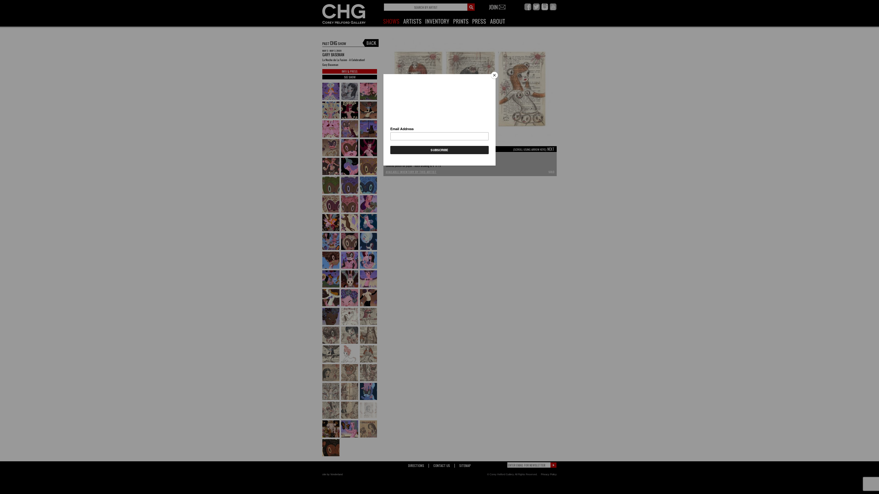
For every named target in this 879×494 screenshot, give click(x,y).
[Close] (494, 75)
